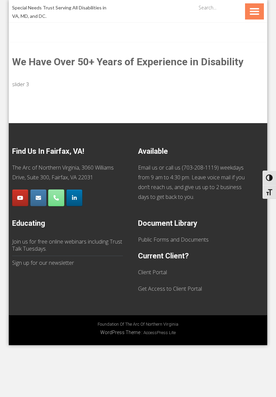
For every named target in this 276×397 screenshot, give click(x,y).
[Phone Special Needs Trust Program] (56, 197)
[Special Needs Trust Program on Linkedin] (74, 197)
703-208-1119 (200, 167)
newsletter (61, 262)
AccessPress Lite (159, 332)
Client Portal (152, 272)
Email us (148, 167)
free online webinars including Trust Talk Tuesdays (67, 245)
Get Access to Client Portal (170, 288)
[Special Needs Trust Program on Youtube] (20, 197)
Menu (254, 11)
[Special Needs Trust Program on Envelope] (38, 197)
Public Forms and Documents (173, 239)
